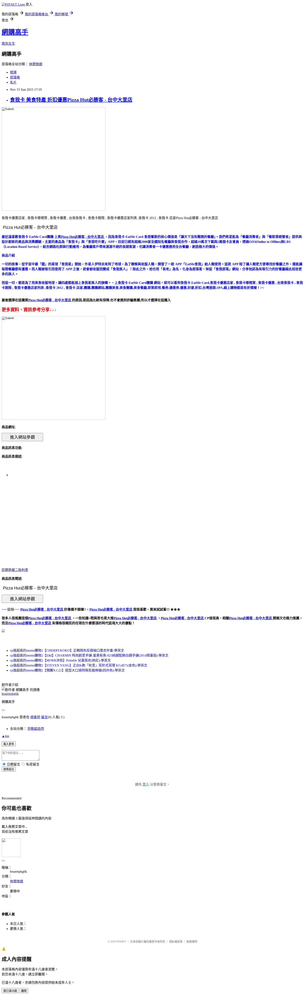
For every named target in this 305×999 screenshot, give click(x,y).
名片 (13, 82)
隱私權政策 (176, 941)
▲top (5, 736)
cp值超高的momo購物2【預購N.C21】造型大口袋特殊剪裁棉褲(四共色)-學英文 (67, 670)
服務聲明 (192, 941)
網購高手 (15, 32)
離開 (24, 990)
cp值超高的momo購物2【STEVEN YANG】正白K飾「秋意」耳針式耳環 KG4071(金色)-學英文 (78, 665)
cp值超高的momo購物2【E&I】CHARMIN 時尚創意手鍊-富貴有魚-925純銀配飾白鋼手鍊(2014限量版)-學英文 (89, 655)
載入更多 (8, 744)
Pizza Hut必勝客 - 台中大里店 (50, 618)
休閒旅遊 (35, 64)
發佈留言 (8, 769)
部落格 (15, 77)
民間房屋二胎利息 (15, 570)
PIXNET (121, 941)
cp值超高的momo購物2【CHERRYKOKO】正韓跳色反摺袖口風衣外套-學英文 (67, 650)
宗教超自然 (35, 728)
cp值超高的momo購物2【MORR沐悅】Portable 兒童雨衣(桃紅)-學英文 (60, 660)
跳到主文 (8, 43)
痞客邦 (35, 717)
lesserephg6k (10, 693)
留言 (44, 717)
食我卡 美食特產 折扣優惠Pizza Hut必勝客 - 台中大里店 (71, 99)
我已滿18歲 (10, 990)
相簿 (13, 72)
